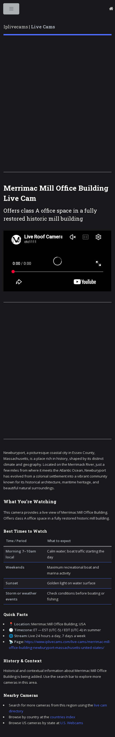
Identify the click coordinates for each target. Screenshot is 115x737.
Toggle (11, 10)
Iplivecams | (29, 27)
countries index (62, 717)
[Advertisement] (57, 103)
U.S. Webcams (71, 722)
